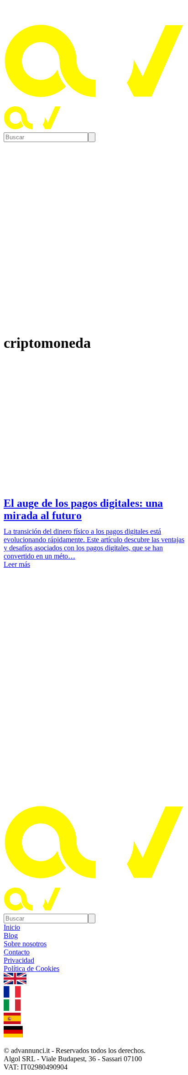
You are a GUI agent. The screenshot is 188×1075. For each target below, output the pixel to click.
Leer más (17, 564)
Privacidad (19, 960)
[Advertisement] (94, 686)
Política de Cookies (31, 968)
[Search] (91, 137)
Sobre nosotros (25, 944)
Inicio (12, 927)
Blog (11, 935)
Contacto (17, 952)
